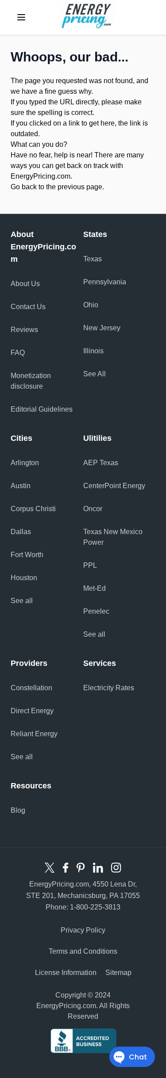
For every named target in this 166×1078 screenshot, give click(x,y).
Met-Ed (94, 588)
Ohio (90, 305)
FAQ (18, 352)
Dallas (21, 531)
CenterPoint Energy (114, 485)
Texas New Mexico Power (113, 537)
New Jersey (101, 328)
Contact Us (28, 306)
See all (22, 600)
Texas (92, 259)
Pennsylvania (104, 282)
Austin (21, 485)
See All (94, 374)
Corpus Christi (33, 508)
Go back (24, 187)
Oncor (92, 508)
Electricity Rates (108, 688)
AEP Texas (100, 462)
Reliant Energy (34, 734)
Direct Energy (32, 711)
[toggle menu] (21, 17)
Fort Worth (27, 554)
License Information (66, 972)
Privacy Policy (83, 930)
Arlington (25, 462)
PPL (90, 565)
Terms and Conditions (83, 951)
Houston (24, 577)
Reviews (24, 329)
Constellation (31, 688)
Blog (18, 810)
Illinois (93, 351)
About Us (25, 283)
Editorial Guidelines (42, 409)
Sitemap (118, 972)
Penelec (96, 611)
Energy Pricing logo (87, 15)
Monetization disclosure (31, 381)
